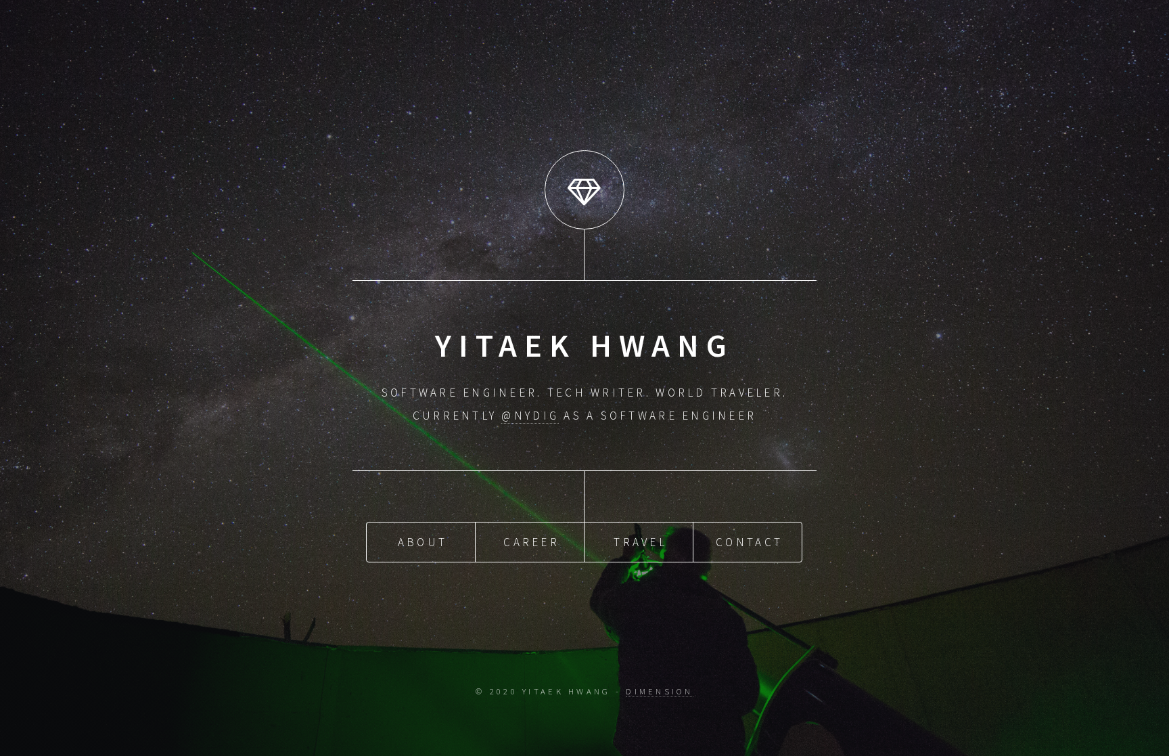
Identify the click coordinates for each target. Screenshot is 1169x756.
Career (531, 542)
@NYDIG (530, 415)
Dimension (659, 691)
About (422, 542)
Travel (640, 542)
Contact (749, 542)
